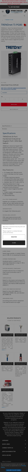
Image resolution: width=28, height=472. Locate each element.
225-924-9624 (14, 7)
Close (14, 243)
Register (14, 237)
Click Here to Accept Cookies (14, 470)
